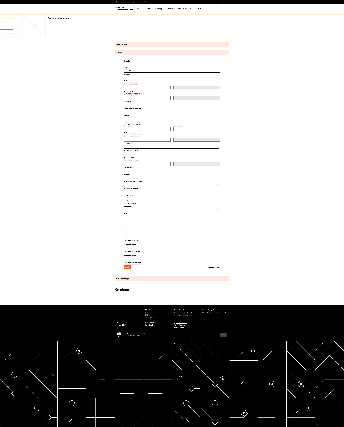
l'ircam (118, 2)
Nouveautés (170, 9)
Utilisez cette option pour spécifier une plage (135, 82)
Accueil (138, 9)
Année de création (129, 157)
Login (223, 2)
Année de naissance (129, 81)
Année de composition (130, 133)
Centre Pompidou (150, 325)
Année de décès (128, 91)
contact (198, 9)
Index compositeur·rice (185, 9)
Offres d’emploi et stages (124, 323)
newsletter (154, 2)
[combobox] (172, 64)
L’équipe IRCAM (121, 325)
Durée (125, 122)
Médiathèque (159, 9)
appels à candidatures (143, 2)
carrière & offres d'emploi (128, 2)
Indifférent (128, 70)
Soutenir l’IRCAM (150, 323)
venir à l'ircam (162, 2)
